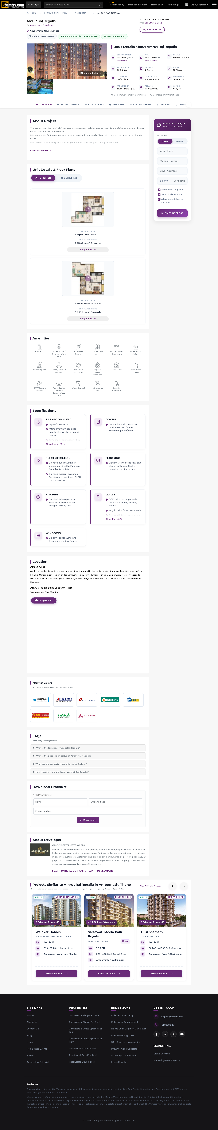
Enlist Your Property (122, 1015)
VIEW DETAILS (54, 973)
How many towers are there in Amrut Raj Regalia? (62, 772)
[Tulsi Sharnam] (161, 910)
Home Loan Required (172, 189)
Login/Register (119, 1062)
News (30, 1042)
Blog (29, 1035)
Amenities (118, 104)
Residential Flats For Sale (82, 1048)
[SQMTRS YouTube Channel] (182, 1034)
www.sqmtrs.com (125, 1120)
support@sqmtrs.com (172, 1016)
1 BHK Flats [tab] (44, 178)
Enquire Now (88, 249)
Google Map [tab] (45, 600)
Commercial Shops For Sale (84, 1015)
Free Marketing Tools (123, 1035)
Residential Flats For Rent (83, 1055)
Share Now (154, 29)
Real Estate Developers (82, 1062)
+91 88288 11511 (168, 1025)
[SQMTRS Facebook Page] (156, 1034)
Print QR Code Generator (124, 1049)
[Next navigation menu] (188, 104)
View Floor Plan (151, 60)
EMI (126, 941)
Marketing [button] (172, 5)
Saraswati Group (98, 941)
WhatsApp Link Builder (124, 1055)
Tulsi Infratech (149, 936)
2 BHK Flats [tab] (70, 178)
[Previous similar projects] (172, 886)
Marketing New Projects (166, 1060)
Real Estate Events (37, 1049)
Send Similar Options (171, 194)
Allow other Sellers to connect (172, 200)
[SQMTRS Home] (13, 4)
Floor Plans (96, 104)
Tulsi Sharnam (151, 932)
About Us (32, 1022)
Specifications (142, 104)
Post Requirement (137, 5)
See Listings (122, 60)
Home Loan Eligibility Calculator (128, 1028)
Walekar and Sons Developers (53, 936)
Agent (179, 141)
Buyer (165, 141)
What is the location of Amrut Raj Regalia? (57, 748)
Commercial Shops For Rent (84, 1022)
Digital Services (161, 1053)
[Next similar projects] (184, 886)
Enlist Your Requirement (124, 1022)
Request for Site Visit (38, 1062)
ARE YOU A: (162, 136)
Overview (45, 104)
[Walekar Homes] (56, 910)
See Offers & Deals (153, 23)
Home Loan (157, 5)
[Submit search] (100, 4)
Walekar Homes (48, 932)
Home (30, 1015)
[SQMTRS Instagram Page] (165, 1034)
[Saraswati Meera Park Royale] (109, 910)
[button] (196, 4)
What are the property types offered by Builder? (61, 764)
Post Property (117, 4)
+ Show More (39, 150)
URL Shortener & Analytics (125, 1042)
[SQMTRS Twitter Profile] (173, 1034)
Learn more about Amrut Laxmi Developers (83, 870)
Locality (165, 104)
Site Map (31, 1055)
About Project (69, 104)
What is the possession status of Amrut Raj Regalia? (63, 756)
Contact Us (33, 1028)
